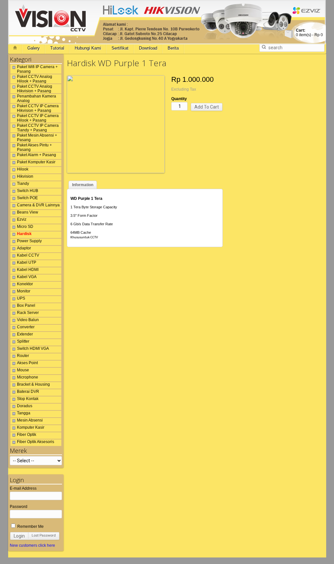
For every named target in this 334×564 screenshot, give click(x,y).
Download (148, 48)
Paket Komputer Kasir (36, 162)
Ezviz (21, 219)
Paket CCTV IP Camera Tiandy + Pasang (38, 127)
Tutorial (57, 48)
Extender (25, 334)
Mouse (23, 370)
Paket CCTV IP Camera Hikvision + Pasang (38, 108)
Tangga (23, 413)
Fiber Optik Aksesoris (35, 441)
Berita (173, 48)
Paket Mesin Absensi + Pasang (37, 137)
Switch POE (27, 198)
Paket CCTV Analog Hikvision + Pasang (34, 88)
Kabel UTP (26, 262)
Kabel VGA (27, 277)
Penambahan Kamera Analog (36, 98)
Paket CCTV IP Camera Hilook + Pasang (38, 118)
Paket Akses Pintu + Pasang (34, 147)
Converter (26, 327)
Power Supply (29, 241)
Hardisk (24, 233)
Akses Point (27, 363)
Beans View (27, 212)
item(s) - (309, 32)
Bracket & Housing (33, 384)
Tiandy (23, 183)
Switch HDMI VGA (33, 348)
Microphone (27, 377)
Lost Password (44, 535)
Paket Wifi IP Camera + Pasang (37, 69)
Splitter (23, 341)
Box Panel (26, 305)
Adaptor (24, 248)
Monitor (23, 291)
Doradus (24, 406)
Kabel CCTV (28, 255)
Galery (33, 48)
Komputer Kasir (30, 427)
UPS (21, 298)
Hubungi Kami (88, 48)
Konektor (25, 284)
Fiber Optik (26, 434)
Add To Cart (206, 107)
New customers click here (32, 545)
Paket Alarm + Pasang (36, 155)
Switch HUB (27, 190)
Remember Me (30, 526)
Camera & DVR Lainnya (38, 205)
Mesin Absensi (30, 420)
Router (23, 355)
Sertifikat (120, 48)
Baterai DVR (28, 391)
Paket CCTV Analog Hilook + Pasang (34, 78)
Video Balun (28, 320)
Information (82, 185)
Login (19, 536)
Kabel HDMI (27, 269)
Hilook (22, 169)
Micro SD (25, 226)
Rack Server (28, 312)
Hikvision (25, 176)
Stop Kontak (27, 398)
